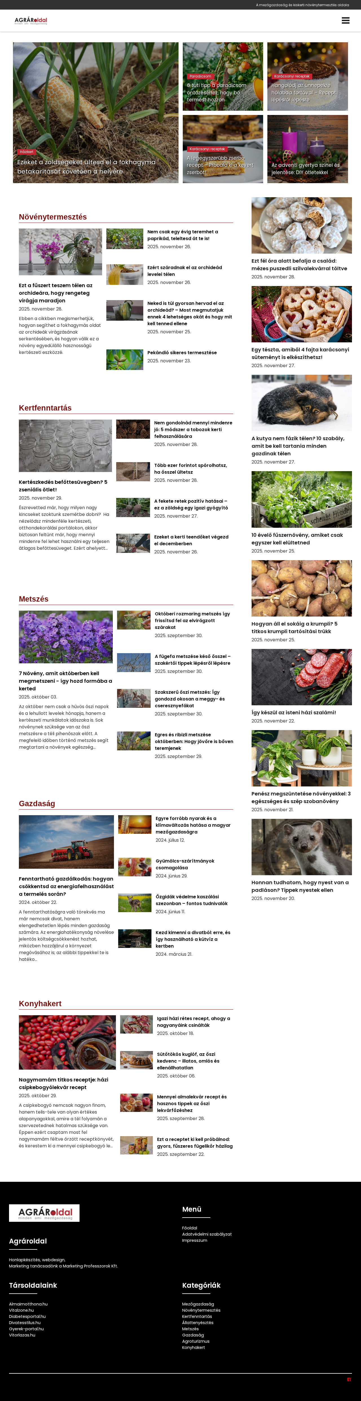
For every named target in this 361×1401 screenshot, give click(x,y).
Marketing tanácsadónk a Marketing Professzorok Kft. (63, 1266)
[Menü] (345, 20)
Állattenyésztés (197, 1322)
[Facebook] (349, 1379)
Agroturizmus (196, 1341)
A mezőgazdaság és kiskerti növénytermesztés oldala (302, 5)
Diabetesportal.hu (27, 1316)
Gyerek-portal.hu (26, 1329)
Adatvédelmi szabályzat (207, 1234)
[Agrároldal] (30, 20)
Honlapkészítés (24, 1260)
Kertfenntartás (197, 1316)
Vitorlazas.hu (22, 1335)
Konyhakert (193, 1347)
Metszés (190, 1329)
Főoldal (189, 1228)
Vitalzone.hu (21, 1310)
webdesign (53, 1260)
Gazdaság (193, 1335)
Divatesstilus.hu (25, 1322)
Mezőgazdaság (198, 1304)
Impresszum (194, 1240)
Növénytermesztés (201, 1310)
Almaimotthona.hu (28, 1304)
